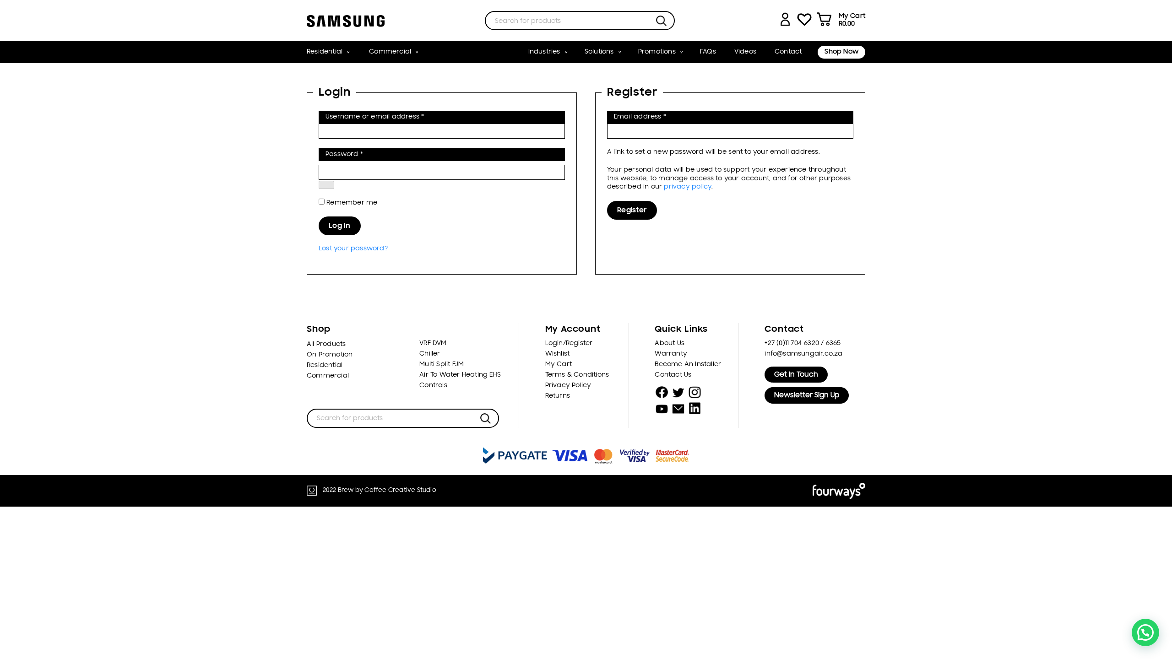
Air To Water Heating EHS (460, 375)
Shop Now (841, 52)
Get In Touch (796, 374)
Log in (340, 226)
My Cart (558, 364)
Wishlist (557, 354)
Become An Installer (688, 364)
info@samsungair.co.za (803, 354)
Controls (433, 385)
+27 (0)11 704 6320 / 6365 (803, 343)
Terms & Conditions (577, 375)
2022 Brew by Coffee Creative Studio (379, 490)
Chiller (429, 354)
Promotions (657, 52)
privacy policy (687, 187)
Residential (324, 52)
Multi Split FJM (441, 364)
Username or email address (390, 116)
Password (359, 154)
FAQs (708, 52)
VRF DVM (432, 343)
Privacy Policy (568, 385)
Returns (557, 396)
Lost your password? (353, 248)
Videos (745, 52)
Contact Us (673, 375)
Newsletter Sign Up (806, 395)
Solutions (599, 52)
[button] (1145, 632)
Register (632, 210)
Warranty (671, 354)
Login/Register (569, 343)
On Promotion (330, 354)
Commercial (390, 52)
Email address (655, 116)
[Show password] (326, 185)
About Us (669, 343)
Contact (788, 52)
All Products (326, 344)
